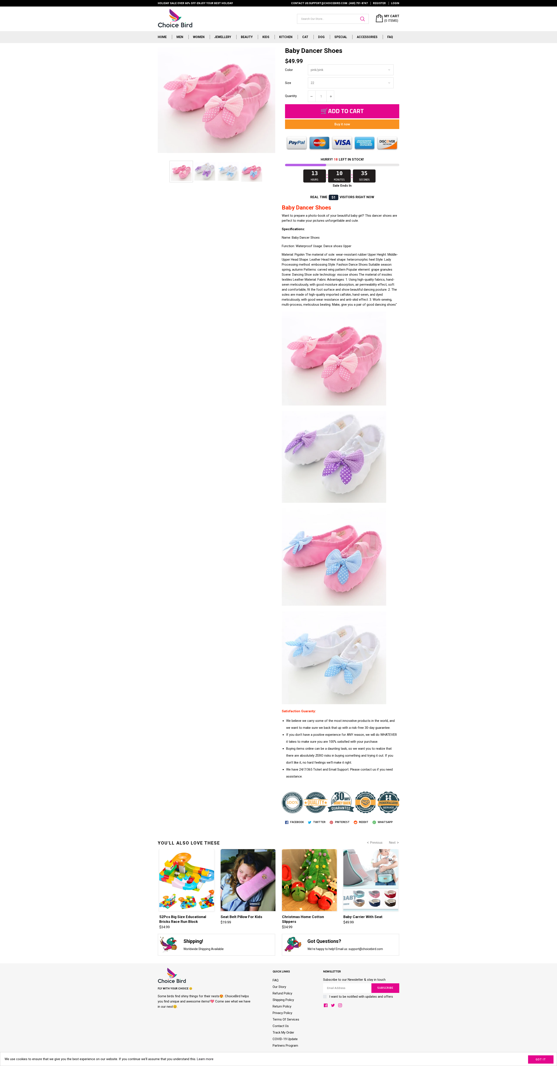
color (289, 70)
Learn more (205, 1059)
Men (179, 37)
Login (395, 3)
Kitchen (285, 37)
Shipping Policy (283, 1000)
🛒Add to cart (342, 111)
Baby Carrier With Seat (363, 917)
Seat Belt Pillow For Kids (241, 917)
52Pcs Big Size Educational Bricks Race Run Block (182, 919)
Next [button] (392, 843)
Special (340, 37)
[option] (181, 171)
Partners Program (285, 1046)
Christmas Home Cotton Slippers (303, 919)
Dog (321, 37)
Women (199, 37)
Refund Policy (282, 993)
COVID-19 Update (285, 1039)
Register (379, 3)
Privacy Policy (282, 1013)
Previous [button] (376, 843)
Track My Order (283, 1032)
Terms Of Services (286, 1019)
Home (162, 37)
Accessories (367, 37)
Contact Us (281, 1026)
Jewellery (222, 37)
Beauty (247, 37)
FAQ (390, 37)
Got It (541, 1059)
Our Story (279, 987)
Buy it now (342, 124)
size (288, 83)
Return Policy (282, 1006)
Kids (265, 37)
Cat (305, 37)
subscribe (385, 988)
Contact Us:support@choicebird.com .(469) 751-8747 (329, 3)
